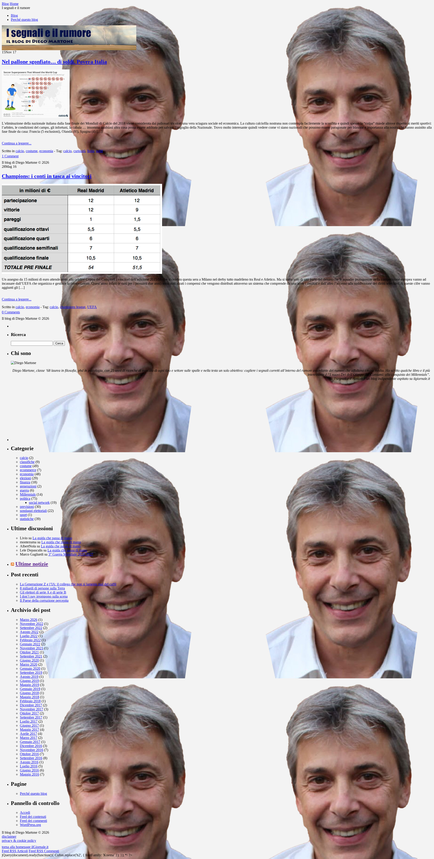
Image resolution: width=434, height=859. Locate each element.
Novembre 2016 (31, 750)
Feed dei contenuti (33, 817)
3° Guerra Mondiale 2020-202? (70, 554)
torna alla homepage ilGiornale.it (25, 847)
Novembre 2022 (31, 624)
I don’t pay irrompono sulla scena (44, 596)
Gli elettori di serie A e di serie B (43, 592)
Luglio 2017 (29, 721)
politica (25, 498)
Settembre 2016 (31, 758)
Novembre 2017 (31, 709)
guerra (24, 490)
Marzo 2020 (28, 664)
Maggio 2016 (29, 774)
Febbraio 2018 (30, 701)
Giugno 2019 (29, 681)
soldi (99, 151)
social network (39, 502)
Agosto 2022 (29, 632)
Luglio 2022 (29, 636)
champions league (72, 307)
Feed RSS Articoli (15, 851)
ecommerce (28, 470)
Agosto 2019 (29, 677)
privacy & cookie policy (19, 840)
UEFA (92, 307)
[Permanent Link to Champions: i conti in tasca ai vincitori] (82, 273)
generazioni (28, 486)
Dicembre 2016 (31, 746)
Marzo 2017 (28, 738)
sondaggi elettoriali (33, 511)
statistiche (27, 519)
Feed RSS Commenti (44, 851)
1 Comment (10, 156)
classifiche (27, 462)
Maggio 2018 (29, 697)
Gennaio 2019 (30, 689)
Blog (14, 15)
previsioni (27, 507)
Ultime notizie (31, 564)
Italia (90, 151)
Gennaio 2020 (30, 668)
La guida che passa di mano (52, 538)
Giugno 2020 (29, 660)
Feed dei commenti (33, 821)
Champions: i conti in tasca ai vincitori (47, 176)
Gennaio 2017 (30, 742)
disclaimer (9, 836)
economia (46, 151)
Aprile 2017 (28, 734)
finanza (25, 482)
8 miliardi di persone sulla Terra (42, 588)
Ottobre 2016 (29, 754)
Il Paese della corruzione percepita (44, 600)
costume (32, 151)
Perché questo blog (24, 19)
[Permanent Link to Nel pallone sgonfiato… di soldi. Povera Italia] (36, 116)
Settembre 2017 (31, 717)
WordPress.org (30, 825)
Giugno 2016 (29, 770)
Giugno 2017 (29, 725)
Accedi (25, 812)
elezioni (25, 478)
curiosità (79, 151)
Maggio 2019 (29, 685)
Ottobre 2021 (29, 652)
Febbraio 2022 (30, 640)
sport (23, 515)
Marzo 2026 (28, 620)
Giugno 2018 (29, 693)
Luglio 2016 (29, 766)
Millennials (28, 494)
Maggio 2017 (29, 729)
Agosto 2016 (29, 762)
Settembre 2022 (31, 628)
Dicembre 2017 (31, 705)
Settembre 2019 (31, 672)
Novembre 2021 (31, 648)
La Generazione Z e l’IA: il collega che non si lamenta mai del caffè (68, 584)
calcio (20, 151)
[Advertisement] (45, 412)
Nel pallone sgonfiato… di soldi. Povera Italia (54, 62)
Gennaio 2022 (30, 644)
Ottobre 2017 (29, 713)
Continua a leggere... (16, 143)
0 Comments (11, 312)
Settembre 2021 (31, 656)
